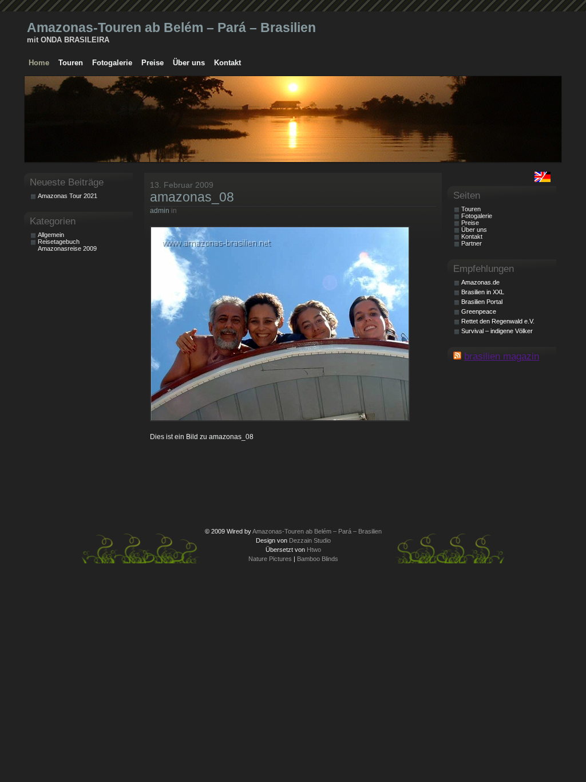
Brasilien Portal (481, 301)
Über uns (189, 62)
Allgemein (51, 234)
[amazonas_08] (282, 419)
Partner (471, 243)
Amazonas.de (480, 282)
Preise (152, 62)
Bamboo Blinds (317, 558)
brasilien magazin (501, 356)
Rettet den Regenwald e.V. (497, 321)
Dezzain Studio (310, 540)
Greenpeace (478, 311)
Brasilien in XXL (482, 292)
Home (39, 62)
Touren (70, 62)
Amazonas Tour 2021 (67, 195)
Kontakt (227, 62)
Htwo (314, 549)
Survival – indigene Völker (497, 330)
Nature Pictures (270, 558)
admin (159, 211)
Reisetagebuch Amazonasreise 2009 (67, 245)
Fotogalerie (112, 62)
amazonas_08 (192, 196)
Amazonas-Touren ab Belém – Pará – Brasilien (171, 27)
